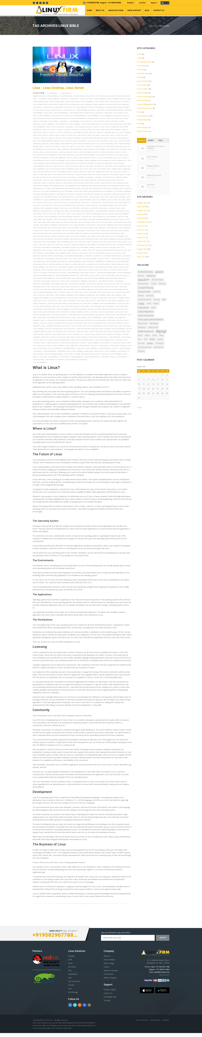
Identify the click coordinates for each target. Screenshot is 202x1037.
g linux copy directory (114, 118)
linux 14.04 (72, 135)
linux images (81, 230)
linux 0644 (77, 132)
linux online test (51, 267)
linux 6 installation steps (55, 163)
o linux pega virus (52, 343)
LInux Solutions (115, 10)
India (141, 303)
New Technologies (145, 96)
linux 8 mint (114, 174)
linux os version (47, 270)
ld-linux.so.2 (95, 127)
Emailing (71, 956)
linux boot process (119, 194)
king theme (143, 307)
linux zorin (57, 334)
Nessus (155, 335)
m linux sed (45, 337)
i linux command (74, 124)
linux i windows (99, 228)
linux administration (56, 186)
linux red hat (92, 281)
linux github (73, 219)
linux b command (113, 188)
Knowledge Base (110, 997)
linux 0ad (100, 132)
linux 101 (45, 135)
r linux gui (93, 345)
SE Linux (160, 339)
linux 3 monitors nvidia (81, 144)
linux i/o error (56, 230)
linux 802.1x (90, 177)
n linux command (81, 337)
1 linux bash (42, 99)
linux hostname (72, 228)
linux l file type (47, 250)
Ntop (139, 339)
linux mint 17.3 (98, 256)
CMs (70, 978)
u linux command (77, 351)
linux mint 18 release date (113, 256)
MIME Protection (145, 331)
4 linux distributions (72, 101)
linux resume (90, 284)
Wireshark (141, 351)
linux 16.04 (105, 135)
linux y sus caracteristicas (57, 323)
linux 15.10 (90, 135)
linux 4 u (42, 152)
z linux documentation (91, 357)
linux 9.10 (59, 183)
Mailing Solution (153, 166)
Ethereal (140, 295)
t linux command (124, 348)
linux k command (63, 242)
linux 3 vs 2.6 (95, 144)
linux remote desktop (106, 281)
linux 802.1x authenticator (104, 177)
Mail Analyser (154, 323)
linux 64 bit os (99, 166)
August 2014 (143, 249)
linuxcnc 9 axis (100, 334)
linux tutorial (72, 298)
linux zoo (48, 334)
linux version (37, 309)
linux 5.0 (69, 158)
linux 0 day (91, 130)
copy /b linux (118, 113)
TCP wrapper (159, 343)
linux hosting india (40, 228)
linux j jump (91, 236)
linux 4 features (89, 149)
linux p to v (98, 270)
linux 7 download (124, 169)
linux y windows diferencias (51, 326)
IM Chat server (143, 73)
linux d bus (121, 200)
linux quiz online (111, 278)
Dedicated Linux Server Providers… (155, 147)
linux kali (67, 244)
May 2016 (142, 218)
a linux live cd (69, 107)
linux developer (107, 202)
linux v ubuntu (74, 306)
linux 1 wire (37, 135)
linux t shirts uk (39, 295)
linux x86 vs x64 (78, 320)
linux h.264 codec (106, 222)
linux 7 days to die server (97, 169)
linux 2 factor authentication (92, 138)
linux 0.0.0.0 (37, 132)
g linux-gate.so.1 (86, 121)
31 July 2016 (38, 93)
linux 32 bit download (94, 146)
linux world (41, 317)
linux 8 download (102, 174)
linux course (112, 200)
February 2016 (143, 222)
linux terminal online (102, 295)
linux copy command (99, 200)
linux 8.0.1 (122, 174)
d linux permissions (79, 115)
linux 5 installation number (84, 155)
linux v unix (85, 306)
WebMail (130, 3)
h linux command (47, 124)
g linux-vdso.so (98, 121)
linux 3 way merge (106, 144)
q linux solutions (118, 343)
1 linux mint (64, 99)
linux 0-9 (125, 130)
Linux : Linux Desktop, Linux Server (58, 88)
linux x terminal (108, 317)
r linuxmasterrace (68, 348)
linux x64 (50, 320)
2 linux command (100, 99)
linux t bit (69, 292)
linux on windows (118, 264)
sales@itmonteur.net (161, 972)
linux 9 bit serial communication (54, 180)
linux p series (77, 270)
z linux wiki (60, 359)
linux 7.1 (126, 172)
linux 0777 (92, 132)
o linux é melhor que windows (58, 340)
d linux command (44, 115)
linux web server (88, 315)
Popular (141, 140)
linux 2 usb (107, 138)
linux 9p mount (106, 183)
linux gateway (47, 219)
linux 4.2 (62, 152)
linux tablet (50, 295)
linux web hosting (75, 315)
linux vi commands (63, 309)
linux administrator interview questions (66, 188)
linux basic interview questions (44, 194)
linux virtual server (94, 309)
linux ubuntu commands (115, 301)
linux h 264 (50, 222)
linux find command (122, 214)
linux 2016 (121, 141)
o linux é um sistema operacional (81, 340)
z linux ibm (104, 357)
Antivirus (151, 275)
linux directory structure (51, 205)
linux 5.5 (119, 158)
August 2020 (143, 203)
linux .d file (46, 130)
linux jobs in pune (39, 242)
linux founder (111, 216)
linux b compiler (125, 188)
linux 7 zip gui (110, 172)
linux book (107, 194)
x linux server (64, 357)
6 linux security (114, 101)
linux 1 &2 (115, 132)
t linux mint (37, 351)
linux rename (45, 284)
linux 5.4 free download (107, 158)
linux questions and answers (94, 278)
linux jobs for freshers (45, 239)
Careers (107, 967)
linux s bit (119, 284)
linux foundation (98, 216)
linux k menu (112, 242)
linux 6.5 (75, 166)
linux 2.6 (69, 141)
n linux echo (92, 337)
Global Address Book (144, 299)
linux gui (122, 219)
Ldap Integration (145, 311)
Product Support (110, 989)
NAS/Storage (73, 992)
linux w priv (119, 312)
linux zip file (71, 331)
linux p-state (122, 270)
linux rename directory (59, 284)
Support (154, 3)
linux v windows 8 (121, 306)
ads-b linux (39, 110)
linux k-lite (51, 244)
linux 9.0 (44, 183)
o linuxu (83, 343)
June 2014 (142, 257)
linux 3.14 (65, 146)
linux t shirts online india (120, 292)
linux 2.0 (62, 141)
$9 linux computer (117, 96)
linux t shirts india (103, 292)
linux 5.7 (48, 160)
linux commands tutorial (69, 200)
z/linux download (71, 359)
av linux (47, 110)
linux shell (115, 287)
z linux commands (76, 357)
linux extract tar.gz (40, 214)
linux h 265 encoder (70, 222)
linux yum (122, 326)
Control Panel (144, 291)
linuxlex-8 (109, 334)
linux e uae (63, 208)
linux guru (42, 222)
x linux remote (53, 357)
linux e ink (117, 205)
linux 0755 (84, 132)
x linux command (115, 354)
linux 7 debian (112, 169)
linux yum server (104, 329)
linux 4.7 (118, 152)
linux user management (108, 303)
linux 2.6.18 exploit (102, 141)
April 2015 (142, 237)
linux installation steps (108, 230)
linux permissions (73, 273)
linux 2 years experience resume (48, 141)
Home (89, 10)
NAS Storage (143, 93)
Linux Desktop (66, 93)
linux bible (78, 194)
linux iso (47, 236)
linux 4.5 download (86, 152)
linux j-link (100, 236)
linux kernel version (87, 247)
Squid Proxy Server (145, 108)
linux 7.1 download (40, 174)
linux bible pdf (88, 194)
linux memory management (74, 256)
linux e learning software (49, 208)
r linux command (58, 345)
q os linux (47, 345)
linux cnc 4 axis (94, 197)
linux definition (74, 202)
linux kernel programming (50, 247)
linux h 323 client (84, 222)
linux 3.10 (58, 146)
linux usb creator (61, 303)
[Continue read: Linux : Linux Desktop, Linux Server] (62, 82)
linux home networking (122, 225)
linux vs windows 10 (63, 312)
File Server (142, 66)
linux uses (121, 303)
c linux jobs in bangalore (114, 110)
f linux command (106, 115)
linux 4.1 (56, 152)
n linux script (103, 337)
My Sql (140, 335)
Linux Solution (143, 89)
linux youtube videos (110, 326)
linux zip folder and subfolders (100, 331)
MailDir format (153, 327)
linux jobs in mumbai (124, 239)
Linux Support (134, 10)
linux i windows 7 (112, 228)
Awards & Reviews (111, 970)
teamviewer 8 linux (63, 351)
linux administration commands (76, 186)
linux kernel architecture (106, 244)
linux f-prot (80, 214)
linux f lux (52, 214)
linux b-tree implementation (93, 191)
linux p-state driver (40, 273)
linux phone (84, 273)
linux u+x (92, 301)
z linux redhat (50, 359)
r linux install (103, 345)
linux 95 (80, 183)
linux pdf (63, 273)
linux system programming (42, 292)
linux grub (114, 219)
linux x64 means (59, 320)
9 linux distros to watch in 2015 (59, 104)
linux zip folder (82, 331)
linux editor (94, 208)
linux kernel (91, 244)
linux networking (74, 261)
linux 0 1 (54, 130)
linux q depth (95, 275)
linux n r (101, 258)
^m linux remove (53, 96)
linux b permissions (52, 191)
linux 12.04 (64, 135)
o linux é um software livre (103, 340)
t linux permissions (49, 351)
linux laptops (122, 250)
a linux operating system (84, 107)
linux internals (123, 230)
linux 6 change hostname (75, 160)
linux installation (92, 230)
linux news (65, 264)
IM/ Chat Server (74, 981)
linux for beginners (65, 216)
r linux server (42, 348)
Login (165, 3)
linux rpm (99, 284)
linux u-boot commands (66, 301)
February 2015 (143, 245)
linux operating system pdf (84, 267)
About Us (100, 10)
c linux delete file (68, 110)
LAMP (140, 77)
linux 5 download (50, 155)
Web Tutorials (143, 131)
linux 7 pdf (83, 172)
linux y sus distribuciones (77, 323)
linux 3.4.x (73, 146)
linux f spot (61, 214)
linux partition (53, 273)
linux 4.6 (97, 152)
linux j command (81, 236)
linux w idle (94, 312)
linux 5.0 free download (81, 158)
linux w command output (80, 312)
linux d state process (60, 202)
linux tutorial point (100, 298)
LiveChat (142, 3)
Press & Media (109, 959)
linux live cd (83, 253)
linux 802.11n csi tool (60, 177)
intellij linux (113, 124)
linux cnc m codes (107, 197)
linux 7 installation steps (42, 172)
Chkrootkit (162, 283)
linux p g (69, 270)
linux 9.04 (51, 183)
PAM (145, 339)
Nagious (147, 335)
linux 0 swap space (102, 130)
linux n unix (116, 258)
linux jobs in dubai (92, 239)
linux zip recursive (119, 331)
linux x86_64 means (99, 320)
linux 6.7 (82, 166)
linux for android (51, 216)
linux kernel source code (70, 247)
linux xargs (111, 320)
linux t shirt (78, 292)
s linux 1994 (80, 348)
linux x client (71, 317)
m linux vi (53, 337)
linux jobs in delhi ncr (77, 239)
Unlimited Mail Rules (144, 347)
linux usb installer (75, 303)
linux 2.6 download (80, 141)
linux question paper (63, 278)
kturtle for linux (57, 127)
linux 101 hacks (54, 135)
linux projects (85, 275)
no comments (42, 362)
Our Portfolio (143, 100)
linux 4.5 (76, 152)
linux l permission (69, 250)
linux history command (104, 225)
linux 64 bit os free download (115, 166)
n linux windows (114, 337)
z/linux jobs (83, 359)
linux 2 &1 (44, 138)
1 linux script (73, 99)
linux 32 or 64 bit (50, 149)
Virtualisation (143, 120)
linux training (116, 295)
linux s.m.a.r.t (75, 287)
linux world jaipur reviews (56, 317)
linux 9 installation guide (106, 180)
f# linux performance (77, 118)
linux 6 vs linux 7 (59, 166)
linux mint (88, 256)
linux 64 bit (89, 166)
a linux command (85, 104)
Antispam (141, 276)
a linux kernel (58, 107)
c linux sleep (98, 113)
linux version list (49, 309)
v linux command (110, 351)
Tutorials (107, 1000)
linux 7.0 (119, 172)
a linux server (98, 107)
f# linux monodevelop (61, 118)
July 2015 (141, 226)
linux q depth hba (107, 275)
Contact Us (158, 10)
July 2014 (141, 253)
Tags (160, 140)
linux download (91, 205)
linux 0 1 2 (61, 130)
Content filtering (145, 287)
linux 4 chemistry (63, 149)
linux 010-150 (68, 132)
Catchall (153, 283)
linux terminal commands (64, 295)
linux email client (114, 208)
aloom (159, 272)
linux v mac (56, 306)
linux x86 (69, 320)
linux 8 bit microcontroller (85, 174)
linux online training (65, 267)
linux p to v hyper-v (110, 270)
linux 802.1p (73, 177)
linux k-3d (42, 244)
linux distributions (68, 205)
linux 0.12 (60, 132)
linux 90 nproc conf (70, 183)
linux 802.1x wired (121, 177)
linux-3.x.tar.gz (67, 334)
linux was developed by (59, 315)
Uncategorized (143, 116)
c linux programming (60, 113)
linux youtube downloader (92, 326)
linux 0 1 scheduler (72, 130)
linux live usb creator (97, 253)
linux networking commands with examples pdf (99, 261)
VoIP (140, 123)
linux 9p (97, 183)
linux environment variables (105, 211)
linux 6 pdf (48, 166)
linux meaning (58, 256)
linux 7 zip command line (96, 172)
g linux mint (63, 121)
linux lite (75, 253)
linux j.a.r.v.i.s (109, 236)
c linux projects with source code (81, 113)
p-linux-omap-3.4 (105, 343)
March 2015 (142, 241)
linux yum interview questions (87, 329)
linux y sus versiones (94, 323)
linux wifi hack (110, 315)
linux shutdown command (52, 289)
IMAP (163, 299)
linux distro (80, 205)
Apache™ (143, 279)
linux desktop (96, 202)
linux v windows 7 (108, 306)
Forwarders (149, 295)
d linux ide (67, 115)
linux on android (104, 264)
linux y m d (43, 323)
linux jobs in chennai (61, 239)
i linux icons (85, 124)
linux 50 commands (58, 160)
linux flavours (38, 216)
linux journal (51, 242)
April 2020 (142, 207)
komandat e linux (44, 127)
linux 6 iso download (104, 163)
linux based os (109, 191)
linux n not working (89, 258)
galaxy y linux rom (111, 121)
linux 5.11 (94, 158)
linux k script (122, 242)
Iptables (156, 303)
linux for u (77, 216)
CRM (140, 58)
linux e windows (73, 208)
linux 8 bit (70, 174)
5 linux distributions (101, 101)
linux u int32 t (42, 301)
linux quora (45, 281)
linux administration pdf (116, 186)
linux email (103, 208)
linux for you (87, 216)
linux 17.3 (113, 135)
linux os (116, 267)
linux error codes (122, 211)
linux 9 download (73, 180)
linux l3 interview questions (106, 250)
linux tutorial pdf (85, 298)
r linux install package (117, 345)
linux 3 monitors (66, 144)
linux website (99, 315)
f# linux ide (48, 118)
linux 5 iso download (58, 158)
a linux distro (48, 107)
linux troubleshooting (58, 298)
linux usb (50, 303)
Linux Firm (49, 1020)
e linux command (93, 115)
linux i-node (39, 230)
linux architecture (99, 188)
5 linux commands (86, 101)
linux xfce (119, 320)
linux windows (121, 315)
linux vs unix (37, 312)
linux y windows (117, 323)
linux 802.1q (82, 177)
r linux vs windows (54, 348)
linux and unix (86, 188)
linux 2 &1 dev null (55, 138)
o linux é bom (125, 337)
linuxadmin (53, 93)
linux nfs (73, 264)
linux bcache (69, 194)
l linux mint (68, 127)
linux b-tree (78, 191)
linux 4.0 (49, 152)
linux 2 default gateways (71, 138)
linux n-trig (125, 258)
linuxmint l (118, 334)
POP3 (152, 339)
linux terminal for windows (84, 295)
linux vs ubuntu (122, 309)
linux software (68, 289)
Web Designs (143, 127)
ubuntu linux (98, 351)
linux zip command (118, 329)
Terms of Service (142, 1020)
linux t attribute (59, 292)
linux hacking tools (65, 225)
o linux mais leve (120, 340)
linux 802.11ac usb (46, 177)
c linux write (108, 113)
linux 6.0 (68, 166)
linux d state (47, 202)
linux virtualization (109, 309)
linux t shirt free (90, 292)
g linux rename (73, 121)
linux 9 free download (88, 180)
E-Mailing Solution (145, 62)
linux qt (126, 275)
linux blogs (98, 194)
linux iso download (58, 236)
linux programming (124, 273)
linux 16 (98, 135)
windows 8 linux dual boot (90, 354)
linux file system (108, 214)
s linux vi (114, 348)
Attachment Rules (157, 280)
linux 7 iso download (59, 172)
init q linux (104, 124)
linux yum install (69, 329)
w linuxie (77, 354)
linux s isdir (65, 287)
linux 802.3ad (37, 180)
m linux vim (61, 337)
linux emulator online (61, 211)
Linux (102, 127)
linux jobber (119, 236)
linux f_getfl (70, 214)
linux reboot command (79, 281)
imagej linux (95, 124)
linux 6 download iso (119, 160)
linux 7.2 (50, 174)
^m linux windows (66, 96)
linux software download (84, 289)
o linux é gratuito (39, 340)
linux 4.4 (69, 152)
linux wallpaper (44, 315)
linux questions (77, 278)
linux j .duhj (70, 236)
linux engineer (75, 211)
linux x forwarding (94, 317)
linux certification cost (66, 197)
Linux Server (85, 287)
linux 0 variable (115, 130)
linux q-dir (118, 275)
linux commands (120, 197)
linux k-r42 (59, 244)
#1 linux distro (89, 96)
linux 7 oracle (73, 172)
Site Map (166, 1020)
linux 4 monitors (112, 149)
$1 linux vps (100, 96)
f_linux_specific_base (119, 115)
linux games (37, 219)
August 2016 (143, 210)
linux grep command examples (98, 219)
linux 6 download (104, 160)
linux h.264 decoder (120, 222)
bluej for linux (56, 110)
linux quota (55, 281)
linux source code (100, 289)
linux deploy (85, 202)
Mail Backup (142, 327)
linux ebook (84, 208)
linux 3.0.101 (50, 146)
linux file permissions (93, 214)
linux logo (109, 253)
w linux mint (68, 354)
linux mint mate (38, 258)
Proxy (70, 963)
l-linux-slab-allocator (82, 127)
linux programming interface (43, 275)
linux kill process (101, 247)
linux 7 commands (67, 169)
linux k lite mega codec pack (97, 242)
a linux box (75, 104)
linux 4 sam (123, 149)
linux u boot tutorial (116, 298)
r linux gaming (83, 345)
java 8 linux (122, 124)
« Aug (139, 407)
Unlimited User (158, 347)
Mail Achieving (142, 323)
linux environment (87, 211)
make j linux (70, 337)
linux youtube (76, 326)
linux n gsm (77, 258)
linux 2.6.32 (113, 141)
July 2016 (141, 214)
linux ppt (93, 273)
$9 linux (107, 96)
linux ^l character (111, 127)
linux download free (105, 205)
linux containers (85, 200)
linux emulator (46, 211)
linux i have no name (86, 228)
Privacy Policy (155, 1020)
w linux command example (54, 354)
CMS (140, 54)
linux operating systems (103, 267)
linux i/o (47, 230)
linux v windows (95, 306)
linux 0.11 (52, 132)
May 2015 (142, 233)
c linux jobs (100, 110)
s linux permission (104, 348)
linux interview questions (42, 233)
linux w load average (106, 312)
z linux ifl (112, 357)
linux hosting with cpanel (57, 228)
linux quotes (65, 281)
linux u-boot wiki (82, 301)
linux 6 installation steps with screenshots (80, 163)
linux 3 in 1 (45, 144)
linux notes (81, 264)
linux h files (95, 222)
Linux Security (152, 156)
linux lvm (117, 253)
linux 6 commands (91, 160)
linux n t (108, 258)
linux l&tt (91, 250)
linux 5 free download (66, 155)
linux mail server (47, 256)
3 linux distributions (56, 101)
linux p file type (59, 270)
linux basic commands (123, 191)
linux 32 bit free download (112, 146)
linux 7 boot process (52, 169)
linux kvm (112, 247)
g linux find (43, 121)
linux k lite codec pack (78, 242)
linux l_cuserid (81, 250)
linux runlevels (109, 284)
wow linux (104, 354)
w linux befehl (122, 351)
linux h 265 (58, 222)
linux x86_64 (88, 320)
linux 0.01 (45, 132)
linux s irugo (55, 287)
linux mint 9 (127, 256)
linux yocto (66, 326)
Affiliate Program (110, 978)
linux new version (54, 264)
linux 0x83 (107, 132)
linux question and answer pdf (44, 278)
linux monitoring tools (63, 258)
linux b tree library (66, 191)
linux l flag (58, 250)
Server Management (145, 104)
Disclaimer (156, 291)
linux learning (49, 253)
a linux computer (98, 104)
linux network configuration (56, 261)
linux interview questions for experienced (105, 233)
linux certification (50, 197)
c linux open (47, 113)
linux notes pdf (92, 264)
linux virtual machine (78, 309)
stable (150, 343)
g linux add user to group (95, 118)
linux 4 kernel (100, 149)
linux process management (106, 273)
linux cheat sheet (82, 197)
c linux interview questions (85, 110)
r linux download (71, 345)
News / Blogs (109, 963)
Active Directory (145, 271)
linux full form (122, 216)
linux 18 (119, 135)
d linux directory (57, 115)
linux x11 (43, 320)
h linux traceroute (61, 124)
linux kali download (79, 244)
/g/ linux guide (78, 96)
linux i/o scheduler (69, 230)
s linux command (91, 348)
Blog (147, 10)
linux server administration (100, 287)
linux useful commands (91, 303)
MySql (161, 331)
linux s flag (46, 287)
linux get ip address (61, 219)
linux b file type (38, 191)
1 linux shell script (86, 99)
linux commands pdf (52, 200)
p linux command (93, 343)
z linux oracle (122, 357)
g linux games (53, 121)
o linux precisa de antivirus (69, 343)
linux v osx (64, 306)
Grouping (156, 299)
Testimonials (108, 974)
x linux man (43, 357)
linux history (91, 225)
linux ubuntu (101, 301)
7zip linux (124, 101)
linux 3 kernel (55, 144)
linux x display (82, 317)
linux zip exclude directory (56, 331)
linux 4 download (76, 149)
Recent (151, 140)
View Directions (164, 975)
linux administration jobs (97, 186)
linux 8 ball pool (60, 174)
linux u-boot (52, 301)
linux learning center (63, 253)
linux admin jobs (118, 183)
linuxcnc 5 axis (89, 334)
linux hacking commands (48, 225)
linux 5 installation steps (104, 155)
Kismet (153, 307)
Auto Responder (143, 283)
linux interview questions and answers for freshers (70, 233)
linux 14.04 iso (81, 135)
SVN (139, 112)
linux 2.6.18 (91, 141)
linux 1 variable (124, 132)
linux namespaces (39, 261)
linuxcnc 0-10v (78, 334)
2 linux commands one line (116, 99)
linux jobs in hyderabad (107, 239)
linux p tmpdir (88, 270)
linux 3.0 (42, 146)
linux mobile (49, 258)
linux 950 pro (88, 183)
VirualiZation (73, 974)
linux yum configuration (53, 329)
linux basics (60, 194)
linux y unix (107, 323)
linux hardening (79, 225)
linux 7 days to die (81, 169)
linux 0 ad (83, 130)
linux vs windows (49, 312)
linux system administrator (118, 289)
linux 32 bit (81, 146)
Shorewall (141, 343)
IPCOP (149, 303)
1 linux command (53, 99)
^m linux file (42, 96)
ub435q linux (88, 351)
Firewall (141, 69)
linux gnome (82, 219)
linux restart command (77, 284)
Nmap (161, 335)
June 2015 (142, 230)
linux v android (45, 306)
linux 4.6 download (107, 152)
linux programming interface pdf (67, 275)
